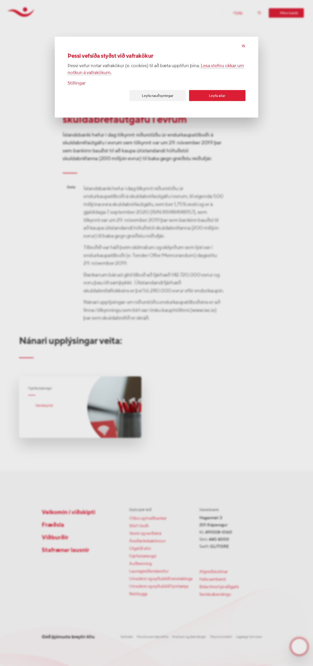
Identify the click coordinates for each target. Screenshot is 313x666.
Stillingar (77, 82)
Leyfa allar (217, 95)
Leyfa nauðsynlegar (157, 95)
